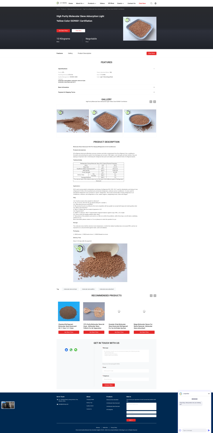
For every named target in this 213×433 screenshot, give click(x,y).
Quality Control (90, 405)
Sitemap (98, 427)
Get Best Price (63, 30)
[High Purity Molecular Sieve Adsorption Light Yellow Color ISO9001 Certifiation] (139, 28)
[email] (66, 349)
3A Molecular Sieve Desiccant (113, 403)
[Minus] (209, 394)
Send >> (131, 420)
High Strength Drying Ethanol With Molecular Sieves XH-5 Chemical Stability (94, 326)
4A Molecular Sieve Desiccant (113, 406)
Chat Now (78, 30)
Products (63, 9)
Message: (105, 348)
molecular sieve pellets (88, 289)
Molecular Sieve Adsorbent (112, 399)
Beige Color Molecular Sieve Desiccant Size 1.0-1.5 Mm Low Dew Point (118, 326)
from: (104, 367)
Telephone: (106, 376)
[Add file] (180, 430)
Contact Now (108, 385)
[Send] (209, 430)
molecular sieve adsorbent (107, 289)
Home (58, 9)
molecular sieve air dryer (70, 289)
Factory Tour (89, 402)
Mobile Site (105, 427)
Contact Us (89, 409)
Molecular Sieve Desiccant (75, 9)
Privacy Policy (114, 427)
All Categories (109, 409)
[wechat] (75, 349)
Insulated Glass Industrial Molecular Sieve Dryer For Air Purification (68, 326)
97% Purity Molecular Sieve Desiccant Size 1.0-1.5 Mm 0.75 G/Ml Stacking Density (143, 326)
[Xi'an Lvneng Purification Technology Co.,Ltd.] (61, 2)
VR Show (111, 3)
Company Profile (90, 399)
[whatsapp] (71, 349)
